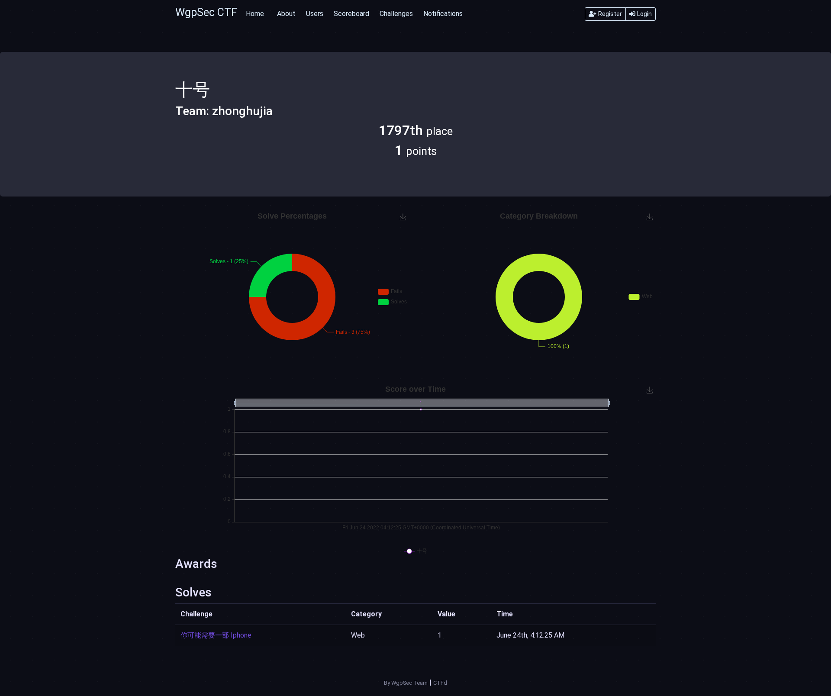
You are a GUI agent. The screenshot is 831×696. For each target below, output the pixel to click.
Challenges (396, 14)
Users (314, 14)
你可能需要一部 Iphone (215, 635)
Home (255, 14)
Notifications (443, 14)
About (286, 14)
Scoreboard (351, 14)
